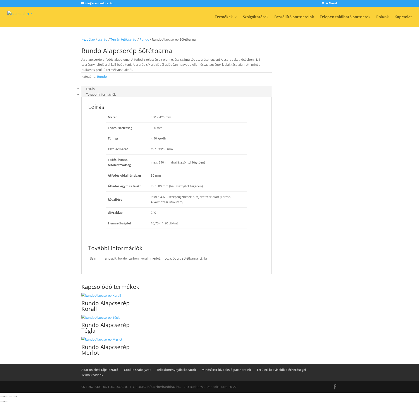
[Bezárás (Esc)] (15, 396)
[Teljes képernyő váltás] (6, 396)
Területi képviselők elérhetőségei (281, 370)
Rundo (144, 39)
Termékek (224, 17)
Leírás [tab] (90, 89)
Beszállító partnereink (294, 17)
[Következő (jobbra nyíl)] (6, 401)
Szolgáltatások (256, 17)
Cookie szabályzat (137, 370)
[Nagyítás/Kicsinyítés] (1, 396)
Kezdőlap (88, 39)
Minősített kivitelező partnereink (226, 370)
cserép (103, 39)
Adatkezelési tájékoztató (99, 370)
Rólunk (382, 17)
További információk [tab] (101, 94)
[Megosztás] (10, 396)
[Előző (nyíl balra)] (1, 401)
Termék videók (92, 375)
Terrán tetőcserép (123, 39)
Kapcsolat (403, 17)
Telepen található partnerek (345, 17)
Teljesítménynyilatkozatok (176, 370)
